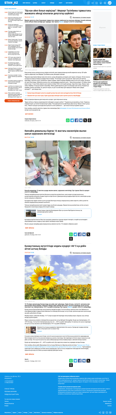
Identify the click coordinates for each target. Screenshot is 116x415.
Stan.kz (61, 22)
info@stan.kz (8, 378)
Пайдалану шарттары (12, 394)
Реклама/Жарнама (11, 391)
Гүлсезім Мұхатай (29, 233)
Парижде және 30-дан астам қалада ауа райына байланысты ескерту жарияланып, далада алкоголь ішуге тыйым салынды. (57, 346)
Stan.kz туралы (9, 389)
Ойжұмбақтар (108, 403)
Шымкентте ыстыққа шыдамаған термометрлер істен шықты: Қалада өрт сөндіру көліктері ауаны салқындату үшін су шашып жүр (62, 327)
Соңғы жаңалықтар (13, 100)
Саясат (43, 2)
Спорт (60, 2)
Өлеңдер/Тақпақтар (9, 403)
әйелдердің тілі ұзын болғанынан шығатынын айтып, (75, 108)
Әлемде (52, 2)
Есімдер (6, 405)
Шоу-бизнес (69, 2)
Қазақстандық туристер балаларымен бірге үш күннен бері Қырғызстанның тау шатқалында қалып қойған (59, 211)
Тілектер (7, 401)
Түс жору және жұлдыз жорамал (12, 399)
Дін (110, 399)
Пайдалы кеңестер (58, 412)
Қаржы (35, 2)
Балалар (109, 405)
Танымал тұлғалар (107, 401)
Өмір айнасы (26, 2)
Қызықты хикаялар (47, 412)
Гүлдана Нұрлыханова (30, 119)
